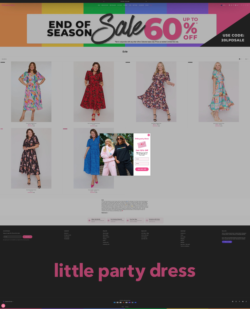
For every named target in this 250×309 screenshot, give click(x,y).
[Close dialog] (149, 135)
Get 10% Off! (142, 169)
